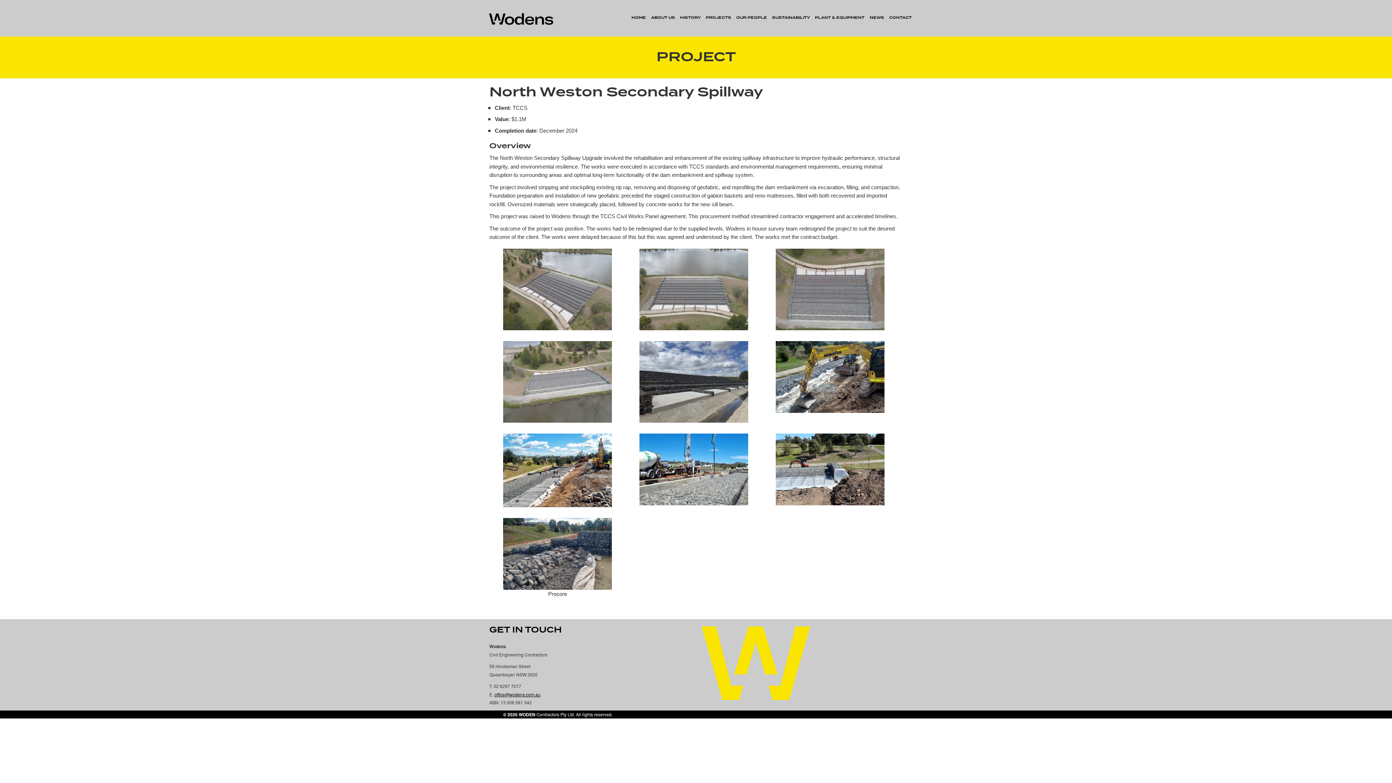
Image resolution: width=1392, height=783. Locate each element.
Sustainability (791, 18)
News (877, 18)
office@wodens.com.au (517, 694)
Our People (751, 18)
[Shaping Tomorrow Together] (521, 18)
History (690, 18)
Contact (900, 18)
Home (638, 18)
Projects (718, 18)
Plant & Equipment (840, 18)
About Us (663, 18)
